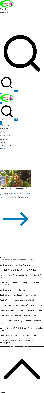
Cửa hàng (3, 129)
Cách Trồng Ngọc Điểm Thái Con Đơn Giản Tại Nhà (21, 310)
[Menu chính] (1, 103)
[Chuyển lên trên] (22, 390)
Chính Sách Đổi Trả (4, 128)
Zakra (29, 346)
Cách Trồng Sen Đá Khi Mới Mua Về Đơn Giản (18, 335)
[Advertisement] (22, 23)
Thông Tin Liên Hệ (4, 139)
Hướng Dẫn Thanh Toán (5, 135)
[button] (1, 93)
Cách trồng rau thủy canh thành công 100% (18, 260)
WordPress (34, 346)
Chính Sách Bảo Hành (5, 125)
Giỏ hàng (3, 131)
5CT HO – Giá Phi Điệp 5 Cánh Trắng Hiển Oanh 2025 (22, 305)
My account (3, 136)
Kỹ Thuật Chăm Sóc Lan (5, 11)
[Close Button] (1, 123)
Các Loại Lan (3, 8)
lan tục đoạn (13, 194)
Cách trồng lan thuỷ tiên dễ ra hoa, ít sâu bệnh (19, 295)
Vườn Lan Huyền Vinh (19, 346)
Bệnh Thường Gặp (4, 12)
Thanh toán (3, 138)
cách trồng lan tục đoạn (6, 194)
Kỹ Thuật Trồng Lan (4, 9)
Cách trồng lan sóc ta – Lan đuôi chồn (15, 265)
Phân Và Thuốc (4, 13)
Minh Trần (3, 193)
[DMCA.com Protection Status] (2, 392)
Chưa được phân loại (25, 193)
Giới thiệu (3, 132)
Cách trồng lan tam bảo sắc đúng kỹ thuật (17, 300)
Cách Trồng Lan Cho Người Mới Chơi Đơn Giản (19, 315)
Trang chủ (3, 140)
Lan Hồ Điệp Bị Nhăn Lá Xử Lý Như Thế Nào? (18, 270)
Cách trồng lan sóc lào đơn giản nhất (15, 290)
